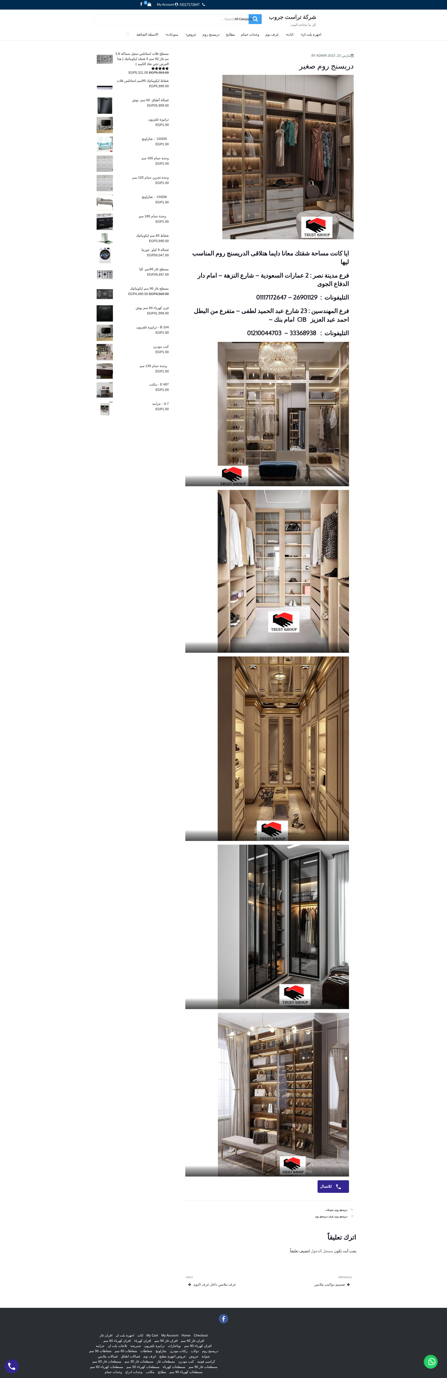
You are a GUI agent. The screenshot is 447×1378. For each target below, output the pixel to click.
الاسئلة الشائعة (147, 34)
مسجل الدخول (322, 1251)
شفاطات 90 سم (100, 1351)
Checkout (201, 1335)
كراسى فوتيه (206, 1361)
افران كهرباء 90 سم (198, 1346)
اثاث (290, 34)
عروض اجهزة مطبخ (172, 1356)
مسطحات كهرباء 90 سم (186, 1372)
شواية (206, 1356)
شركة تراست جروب (292, 16)
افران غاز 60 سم (192, 1341)
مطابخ (230, 34)
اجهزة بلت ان (311, 34)
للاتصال (326, 1186)
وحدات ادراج (133, 1372)
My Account (165, 4)
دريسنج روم (211, 34)
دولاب (195, 1351)
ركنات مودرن (179, 1351)
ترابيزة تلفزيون (154, 1346)
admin (321, 55)
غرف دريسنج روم (324, 1216)
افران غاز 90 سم (166, 1341)
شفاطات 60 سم (126, 1351)
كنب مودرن (186, 1361)
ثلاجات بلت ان (117, 1346)
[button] (431, 1362)
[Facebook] (141, 4)
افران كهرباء (142, 1341)
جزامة (100, 1346)
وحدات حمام (250, 34)
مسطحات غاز (166, 1361)
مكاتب (150, 1372)
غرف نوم (272, 34)
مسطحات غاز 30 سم (139, 1361)
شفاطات (146, 1351)
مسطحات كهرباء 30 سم (142, 1367)
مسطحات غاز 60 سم (106, 1361)
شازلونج (161, 1351)
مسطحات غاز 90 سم (203, 1367)
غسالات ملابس (108, 1356)
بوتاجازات (174, 1346)
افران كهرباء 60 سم (117, 1341)
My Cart (152, 1335)
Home (186, 1335)
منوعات (172, 34)
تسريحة (135, 1346)
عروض (191, 34)
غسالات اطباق (130, 1356)
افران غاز (106, 1335)
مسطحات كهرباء (174, 1367)
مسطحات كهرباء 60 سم (106, 1367)
